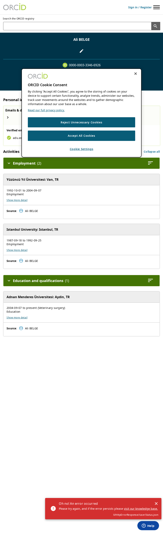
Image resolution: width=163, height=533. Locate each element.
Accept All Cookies (81, 136)
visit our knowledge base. (141, 509)
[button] (152, 151)
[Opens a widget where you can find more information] (148, 526)
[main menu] (156, 7)
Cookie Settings (81, 149)
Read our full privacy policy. (46, 110)
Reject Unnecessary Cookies (81, 122)
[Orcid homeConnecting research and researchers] (14, 7)
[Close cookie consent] (135, 73)
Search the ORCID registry (18, 18)
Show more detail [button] (17, 200)
